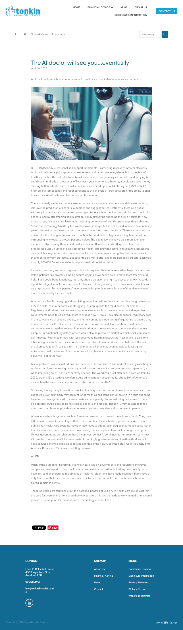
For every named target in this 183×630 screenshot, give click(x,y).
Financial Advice (103, 576)
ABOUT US (141, 7)
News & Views (39, 34)
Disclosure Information (141, 576)
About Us (99, 569)
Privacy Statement (139, 582)
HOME (76, 7)
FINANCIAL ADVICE (99, 7)
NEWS (124, 7)
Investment (59, 34)
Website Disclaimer (139, 596)
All (25, 34)
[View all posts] (16, 34)
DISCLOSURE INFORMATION (130, 15)
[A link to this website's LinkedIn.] (29, 603)
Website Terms (137, 589)
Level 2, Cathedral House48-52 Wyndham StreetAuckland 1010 (39, 572)
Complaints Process (140, 569)
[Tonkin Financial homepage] (23, 11)
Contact (98, 589)
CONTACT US (166, 11)
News (97, 582)
